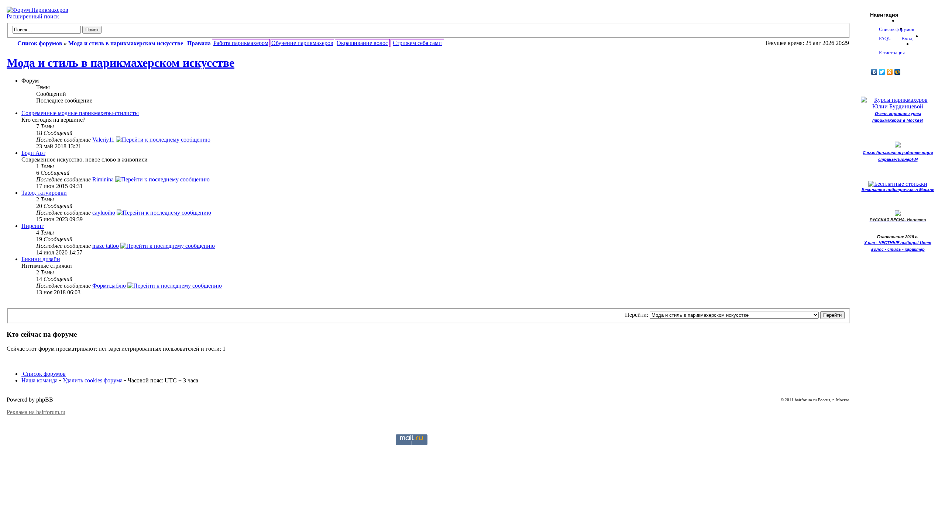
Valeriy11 (103, 139)
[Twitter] (882, 72)
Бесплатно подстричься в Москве (898, 189)
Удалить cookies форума (93, 380)
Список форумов (43, 374)
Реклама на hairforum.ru (36, 412)
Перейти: (636, 315)
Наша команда (39, 380)
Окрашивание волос (362, 43)
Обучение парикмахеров (302, 43)
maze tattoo (105, 246)
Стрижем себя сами (417, 43)
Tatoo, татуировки (44, 193)
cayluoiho (103, 212)
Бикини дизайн (40, 259)
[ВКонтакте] (874, 72)
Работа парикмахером (240, 43)
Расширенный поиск (33, 16)
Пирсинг (32, 226)
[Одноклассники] (890, 72)
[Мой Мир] (897, 72)
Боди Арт (33, 153)
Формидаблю (109, 285)
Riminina (103, 179)
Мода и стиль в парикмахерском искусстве (120, 62)
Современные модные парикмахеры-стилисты (80, 113)
